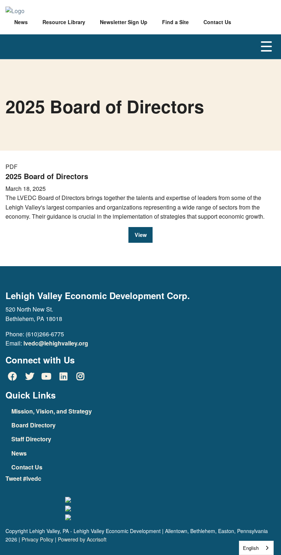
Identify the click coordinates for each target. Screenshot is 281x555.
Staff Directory (31, 439)
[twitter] (29, 376)
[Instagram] (80, 376)
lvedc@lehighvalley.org (55, 343)
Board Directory (33, 425)
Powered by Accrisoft (82, 539)
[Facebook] (12, 376)
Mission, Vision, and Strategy (51, 411)
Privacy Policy (37, 539)
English (251, 547)
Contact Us (26, 467)
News (19, 453)
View (141, 234)
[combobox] (256, 548)
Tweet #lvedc (23, 478)
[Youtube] (46, 376)
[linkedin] (63, 376)
